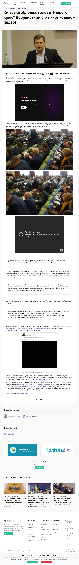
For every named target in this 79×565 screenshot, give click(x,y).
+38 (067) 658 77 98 (70, 551)
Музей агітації (45, 532)
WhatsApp (70, 531)
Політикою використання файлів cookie (36, 559)
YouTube (69, 536)
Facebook (70, 526)
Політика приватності (32, 535)
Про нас (15, 3)
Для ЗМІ (55, 524)
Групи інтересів (45, 537)
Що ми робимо (45, 520)
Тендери (55, 532)
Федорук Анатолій (31, 416)
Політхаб (52, 2)
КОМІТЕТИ (62, 496)
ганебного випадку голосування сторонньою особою (38, 384)
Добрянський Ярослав (14, 416)
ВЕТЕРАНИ (15, 496)
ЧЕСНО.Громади (46, 534)
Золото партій (45, 529)
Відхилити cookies (46, 562)
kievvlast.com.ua (22, 393)
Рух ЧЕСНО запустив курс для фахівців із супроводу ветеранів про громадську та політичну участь (15, 501)
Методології (32, 532)
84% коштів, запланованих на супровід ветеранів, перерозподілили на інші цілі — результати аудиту (39, 501)
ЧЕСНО (9, 520)
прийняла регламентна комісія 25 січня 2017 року (23, 386)
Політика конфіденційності (33, 539)
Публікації (23, 2)
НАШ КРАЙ (11, 434)
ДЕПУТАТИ (22, 8)
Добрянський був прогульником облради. (36, 379)
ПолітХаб (43, 527)
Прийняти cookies (32, 562)
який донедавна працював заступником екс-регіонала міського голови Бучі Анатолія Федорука (38, 327)
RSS (54, 527)
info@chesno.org (71, 549)
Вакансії (55, 529)
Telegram (70, 533)
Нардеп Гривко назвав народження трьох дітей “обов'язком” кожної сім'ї (62, 500)
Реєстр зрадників (41, 3)
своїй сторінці (13, 326)
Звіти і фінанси (32, 527)
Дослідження (33, 2)
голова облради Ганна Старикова (30, 262)
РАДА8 (6, 8)
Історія (30, 529)
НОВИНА (13, 8)
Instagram (70, 528)
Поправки (44, 539)
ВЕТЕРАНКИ (7, 496)
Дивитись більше (27, 477)
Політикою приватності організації (59, 559)
